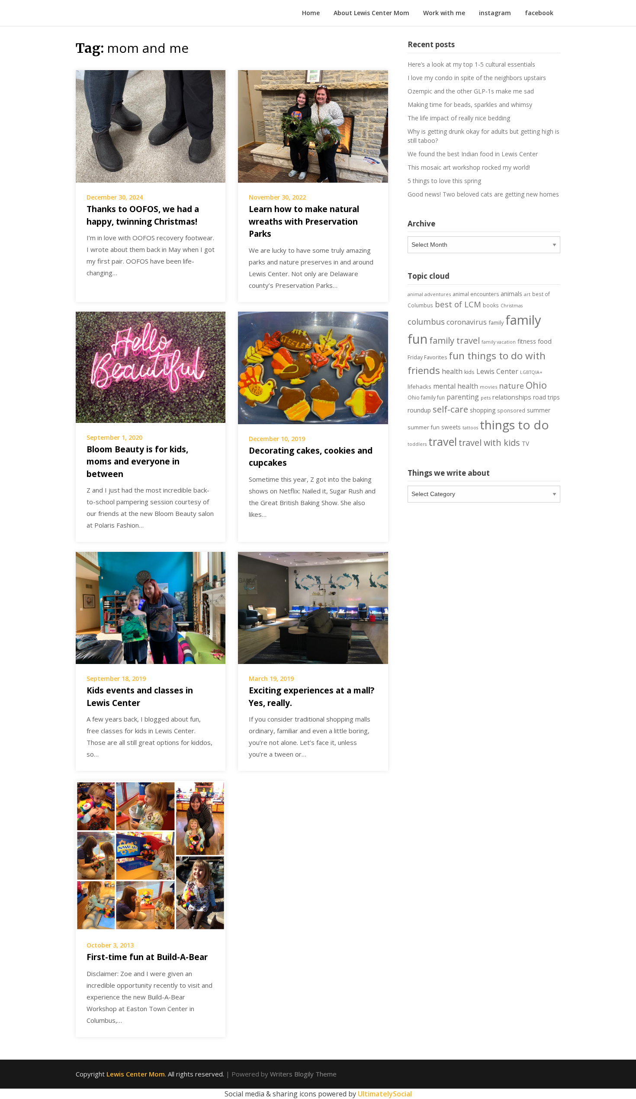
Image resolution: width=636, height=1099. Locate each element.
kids (469, 372)
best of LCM (458, 304)
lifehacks (419, 386)
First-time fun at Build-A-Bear (147, 957)
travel (442, 441)
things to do (514, 424)
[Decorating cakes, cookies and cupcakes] (313, 367)
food (545, 341)
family (496, 322)
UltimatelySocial (385, 1094)
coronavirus (466, 322)
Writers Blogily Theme (303, 1074)
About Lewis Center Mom (371, 13)
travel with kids (489, 442)
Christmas (512, 306)
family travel (454, 340)
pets (486, 397)
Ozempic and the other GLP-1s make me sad (471, 91)
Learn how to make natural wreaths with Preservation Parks (304, 221)
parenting (462, 397)
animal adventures (429, 294)
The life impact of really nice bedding (459, 118)
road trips (546, 397)
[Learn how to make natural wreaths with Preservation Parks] (313, 125)
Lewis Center (497, 371)
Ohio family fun (426, 397)
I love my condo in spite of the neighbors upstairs (477, 78)
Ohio (536, 384)
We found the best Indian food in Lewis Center (473, 154)
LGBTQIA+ (531, 372)
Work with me (444, 13)
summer (538, 410)
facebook (539, 13)
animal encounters (476, 294)
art (527, 294)
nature (511, 385)
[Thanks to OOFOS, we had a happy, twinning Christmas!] (150, 125)
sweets (451, 427)
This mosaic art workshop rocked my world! (469, 167)
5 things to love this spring (444, 181)
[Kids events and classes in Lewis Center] (150, 607)
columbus (426, 321)
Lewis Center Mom (135, 1074)
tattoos (470, 428)
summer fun (424, 427)
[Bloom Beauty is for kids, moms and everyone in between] (150, 366)
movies (488, 387)
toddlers (417, 444)
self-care (450, 409)
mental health (455, 386)
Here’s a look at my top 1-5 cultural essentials (471, 64)
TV (525, 444)
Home (311, 13)
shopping (482, 410)
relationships (511, 397)
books (491, 305)
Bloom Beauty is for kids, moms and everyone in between (137, 462)
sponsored (511, 410)
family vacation (499, 342)
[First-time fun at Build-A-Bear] (150, 855)
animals (511, 294)
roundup (419, 410)
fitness (526, 341)
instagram (495, 13)
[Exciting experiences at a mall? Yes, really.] (313, 607)
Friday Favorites (427, 357)
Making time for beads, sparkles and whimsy (470, 104)
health (452, 371)
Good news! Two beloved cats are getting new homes (483, 194)
